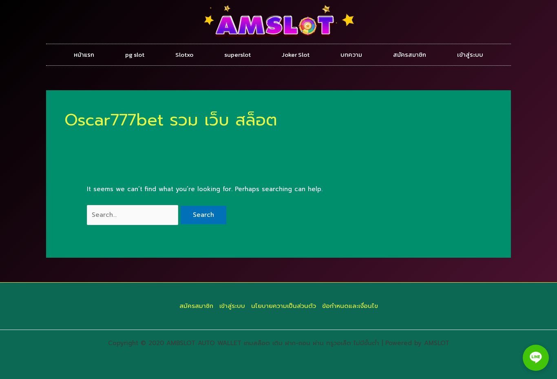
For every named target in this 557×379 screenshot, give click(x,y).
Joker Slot (295, 54)
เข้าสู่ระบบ (470, 54)
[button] (536, 358)
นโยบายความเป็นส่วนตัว (283, 305)
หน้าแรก (84, 54)
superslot (237, 54)
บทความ (351, 54)
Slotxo (184, 54)
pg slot (134, 54)
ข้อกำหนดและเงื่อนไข (350, 305)
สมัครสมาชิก (409, 54)
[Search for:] (134, 214)
